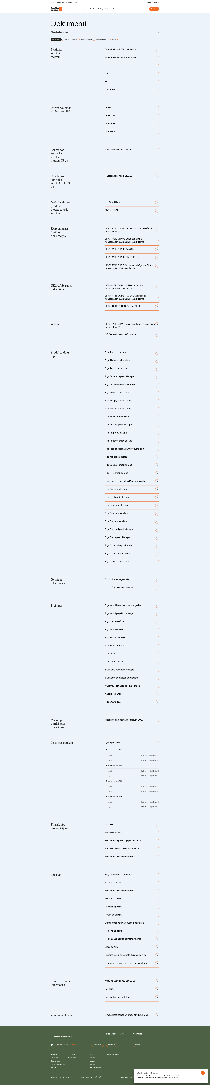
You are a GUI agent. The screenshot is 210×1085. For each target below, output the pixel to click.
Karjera (115, 9)
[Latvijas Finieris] (56, 9)
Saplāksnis (54, 1054)
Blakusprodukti (55, 1061)
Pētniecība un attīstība (58, 1064)
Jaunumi (53, 2)
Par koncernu (60, 2)
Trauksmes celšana (96, 1067)
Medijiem (93, 1064)
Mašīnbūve (54, 1058)
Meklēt (148, 2)
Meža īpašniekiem (104, 9)
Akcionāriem (72, 1058)
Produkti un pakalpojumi (78, 9)
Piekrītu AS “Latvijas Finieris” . (64, 1045)
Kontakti (76, 2)
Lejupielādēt (153, 755)
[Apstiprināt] (158, 32)
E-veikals (154, 9)
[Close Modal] (203, 1073)
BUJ (91, 1054)
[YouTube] (99, 1077)
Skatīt (142, 755)
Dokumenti (69, 2)
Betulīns (53, 1067)
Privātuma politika (113, 1054)
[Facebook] (92, 1077)
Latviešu (155, 2)
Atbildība (92, 9)
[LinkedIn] (96, 1077)
